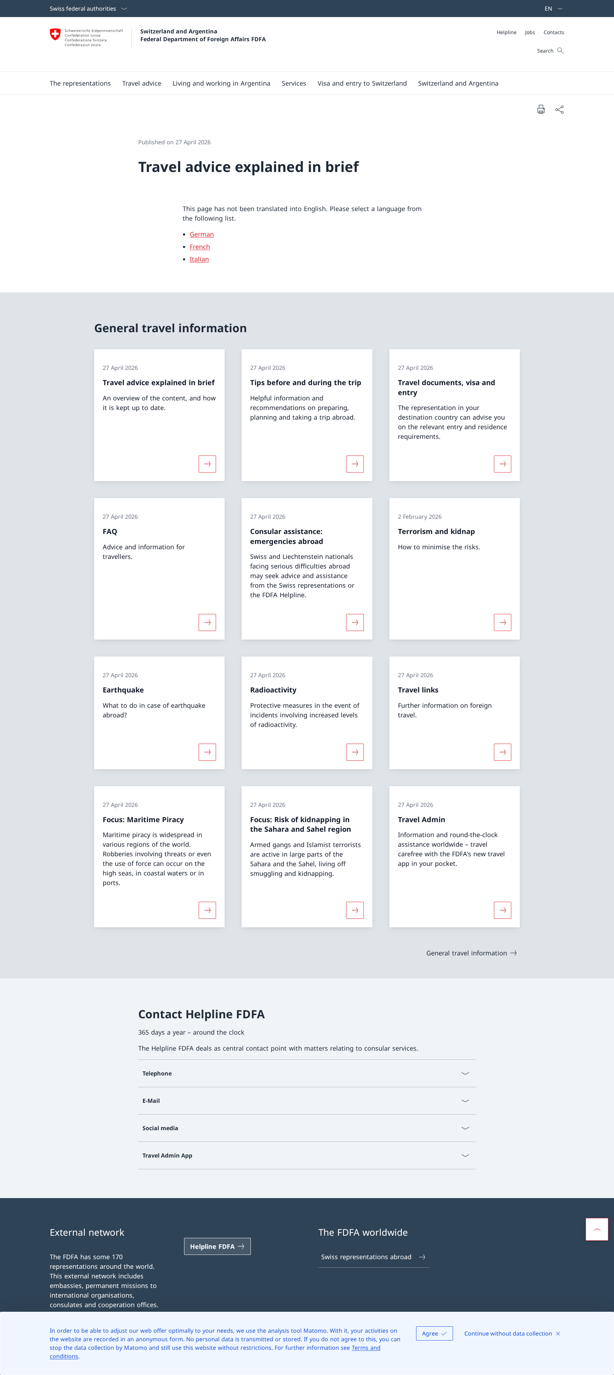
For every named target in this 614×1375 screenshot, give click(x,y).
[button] (80, 83)
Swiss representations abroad (366, 1256)
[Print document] (541, 109)
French (200, 246)
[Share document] (559, 109)
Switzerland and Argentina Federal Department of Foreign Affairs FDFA (203, 35)
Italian (199, 259)
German (202, 234)
